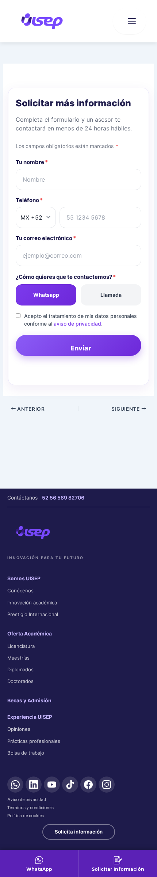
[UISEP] (32, 532)
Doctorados (20, 681)
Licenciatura (21, 646)
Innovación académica (32, 602)
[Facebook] (88, 785)
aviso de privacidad (77, 323)
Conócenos (20, 590)
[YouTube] (52, 785)
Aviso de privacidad (26, 799)
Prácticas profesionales (33, 741)
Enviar (80, 348)
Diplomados (20, 669)
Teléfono (29, 200)
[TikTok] (70, 785)
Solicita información (79, 832)
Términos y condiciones (30, 807)
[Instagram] (107, 785)
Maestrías (18, 658)
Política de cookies (25, 815)
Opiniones (18, 729)
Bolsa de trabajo (25, 753)
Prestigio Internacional (32, 614)
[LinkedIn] (34, 785)
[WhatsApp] (15, 785)
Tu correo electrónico (46, 238)
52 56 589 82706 (63, 498)
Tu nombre (32, 162)
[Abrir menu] (129, 21)
